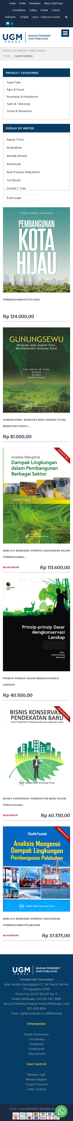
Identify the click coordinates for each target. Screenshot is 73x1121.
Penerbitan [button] (35, 3)
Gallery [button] (33, 10)
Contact (56, 10)
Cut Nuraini (14, 180)
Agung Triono (15, 139)
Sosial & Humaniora (19, 111)
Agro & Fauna (15, 89)
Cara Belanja (19, 10)
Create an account (50, 17)
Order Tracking (36, 1089)
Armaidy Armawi (17, 155)
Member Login (36, 1074)
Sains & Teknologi (18, 103)
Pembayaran (36, 1048)
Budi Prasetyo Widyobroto (23, 172)
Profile (22, 3)
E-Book (44, 10)
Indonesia (10, 17)
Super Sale (14, 82)
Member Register (36, 1079)
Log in (35, 17)
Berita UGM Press (53, 3)
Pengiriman (36, 1044)
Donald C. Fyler (16, 188)
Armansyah (14, 164)
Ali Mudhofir (14, 147)
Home (12, 3)
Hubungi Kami (36, 1053)
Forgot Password (36, 1084)
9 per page (14, 198)
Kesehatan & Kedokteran (22, 96)
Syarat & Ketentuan (36, 1034)
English (24, 17)
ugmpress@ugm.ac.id (33, 1013)
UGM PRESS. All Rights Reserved (43, 1108)
